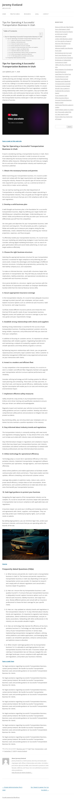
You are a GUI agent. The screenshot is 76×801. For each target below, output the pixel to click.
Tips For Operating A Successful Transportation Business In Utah (23, 37)
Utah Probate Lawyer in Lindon (64, 110)
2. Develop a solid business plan (17, 42)
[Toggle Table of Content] (40, 34)
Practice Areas (15, 14)
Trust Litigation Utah (61, 95)
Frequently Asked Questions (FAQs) (16, 57)
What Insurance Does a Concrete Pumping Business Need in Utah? (63, 100)
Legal (37, 14)
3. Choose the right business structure (19, 44)
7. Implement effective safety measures (19, 50)
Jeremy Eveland (12, 4)
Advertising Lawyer (60, 36)
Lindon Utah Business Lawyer (63, 39)
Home (4, 14)
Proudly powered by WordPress (11, 797)
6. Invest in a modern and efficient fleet (19, 49)
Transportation (39, 749)
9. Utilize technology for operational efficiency (21, 54)
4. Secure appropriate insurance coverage (20, 45)
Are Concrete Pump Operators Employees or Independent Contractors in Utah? (64, 60)
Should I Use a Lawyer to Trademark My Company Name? (62, 91)
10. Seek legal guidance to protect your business (22, 55)
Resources (27, 14)
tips (33, 749)
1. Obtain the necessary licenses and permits (21, 40)
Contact (46, 14)
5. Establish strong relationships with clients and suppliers (24, 47)
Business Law (21, 749)
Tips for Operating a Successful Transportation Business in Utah (23, 38)
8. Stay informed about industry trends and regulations (23, 52)
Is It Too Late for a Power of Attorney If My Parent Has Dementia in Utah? (63, 43)
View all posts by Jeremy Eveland (22, 772)
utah (45, 749)
